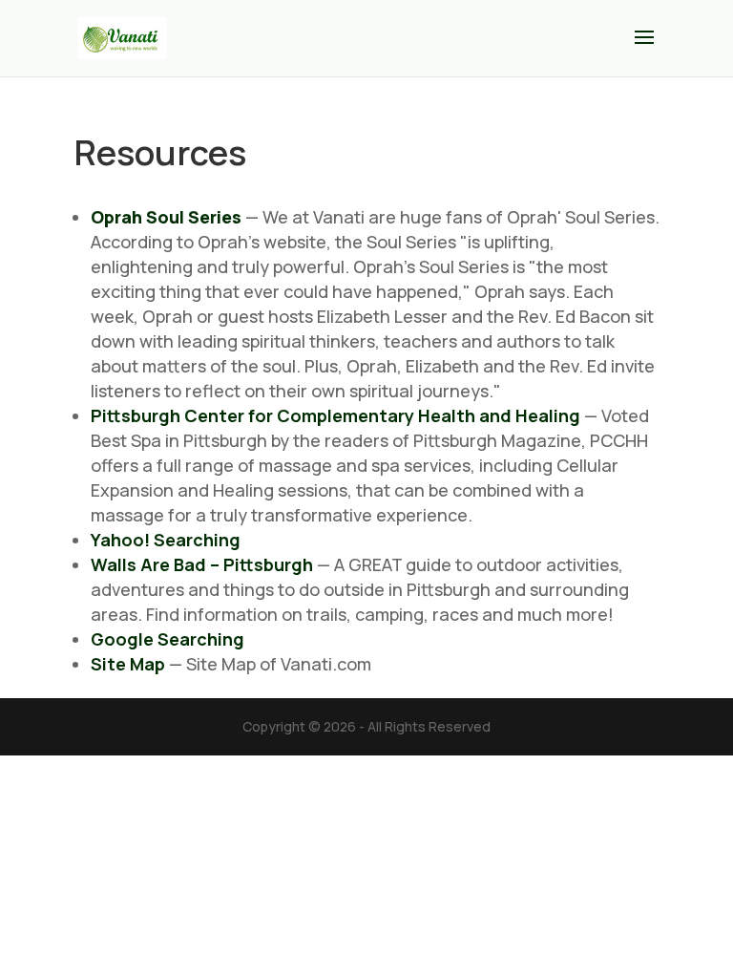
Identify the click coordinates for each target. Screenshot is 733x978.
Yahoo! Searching (166, 539)
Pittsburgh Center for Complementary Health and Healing (335, 415)
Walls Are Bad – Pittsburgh (202, 564)
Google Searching (167, 638)
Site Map (128, 663)
